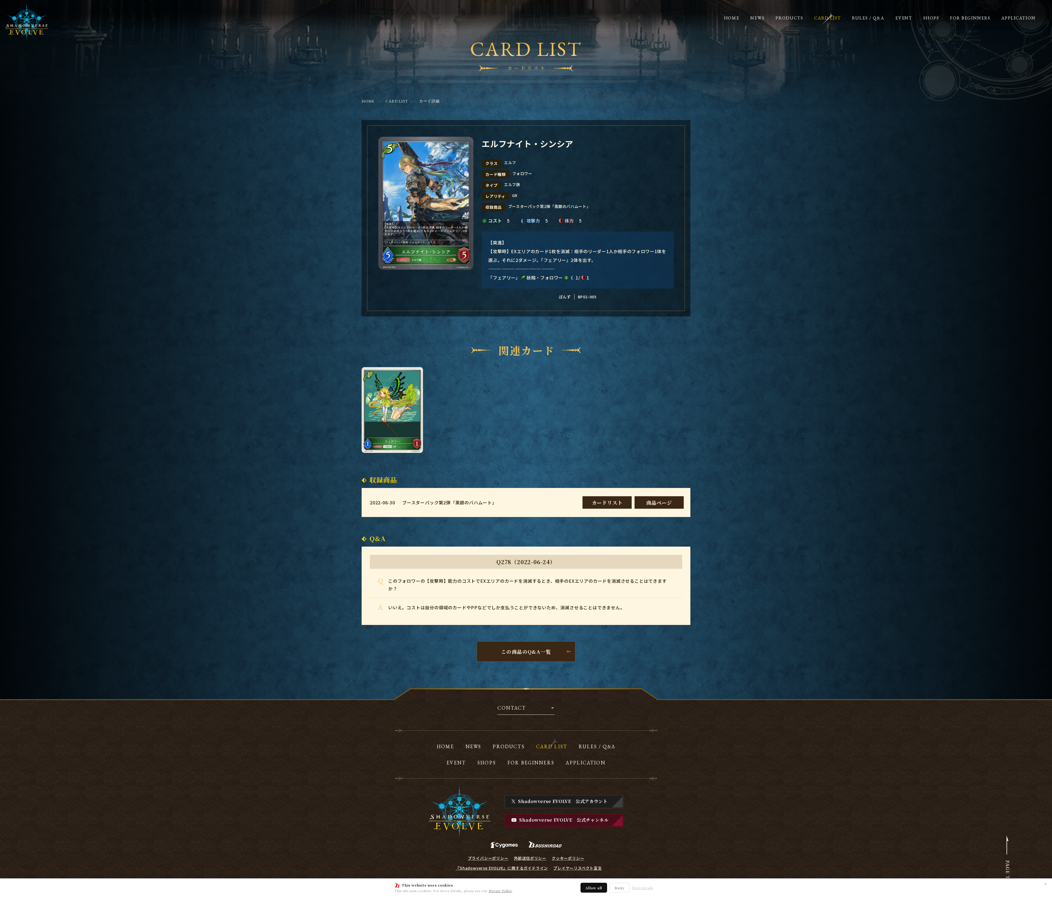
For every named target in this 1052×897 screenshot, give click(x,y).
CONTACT (512, 708)
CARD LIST (396, 101)
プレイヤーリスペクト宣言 (577, 868)
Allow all (593, 887)
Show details (642, 888)
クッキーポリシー (568, 858)
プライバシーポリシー (488, 858)
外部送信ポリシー (530, 858)
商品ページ (659, 502)
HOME (368, 101)
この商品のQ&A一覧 (526, 651)
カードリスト (607, 502)
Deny (619, 887)
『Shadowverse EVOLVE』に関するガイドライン (502, 868)
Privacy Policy (500, 891)
